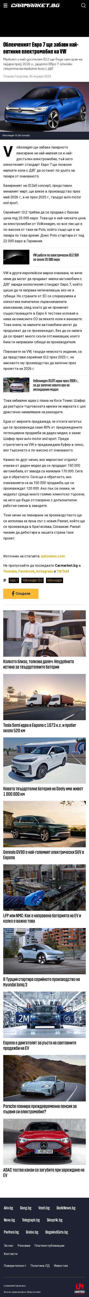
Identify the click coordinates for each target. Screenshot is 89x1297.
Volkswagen (54, 580)
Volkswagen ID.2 (32, 580)
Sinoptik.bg (54, 1219)
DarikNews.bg (66, 1207)
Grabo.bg (32, 1231)
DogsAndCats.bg (56, 1231)
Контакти (10, 1254)
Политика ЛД (40, 1265)
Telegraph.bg (31, 1219)
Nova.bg (9, 1219)
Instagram (44, 571)
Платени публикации (49, 1245)
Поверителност (15, 1265)
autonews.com (53, 556)
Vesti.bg (44, 1207)
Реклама (24, 1245)
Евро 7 (14, 580)
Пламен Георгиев (15, 76)
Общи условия (34, 1292)
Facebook (26, 571)
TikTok (62, 571)
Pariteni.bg (11, 1231)
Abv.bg (8, 1207)
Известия (61, 1265)
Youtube (10, 571)
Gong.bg (25, 1207)
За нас (8, 1245)
